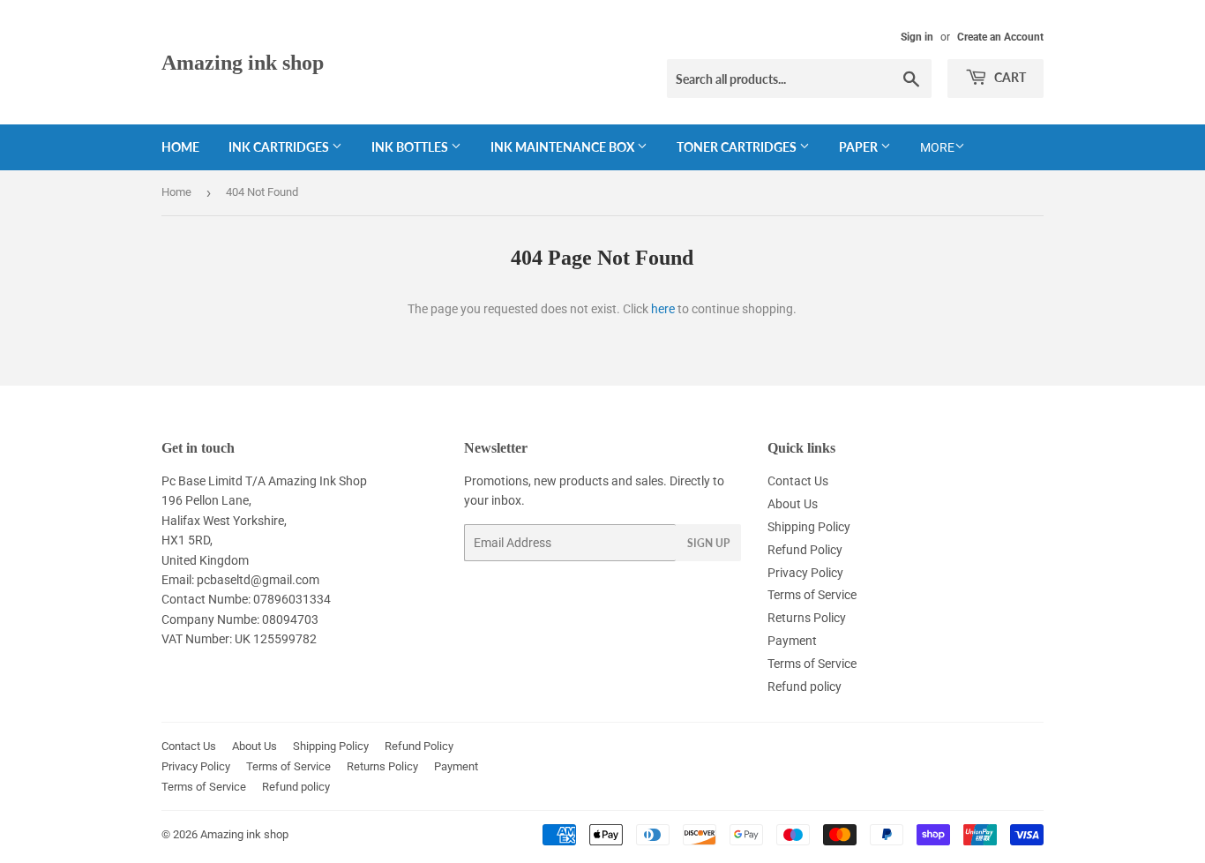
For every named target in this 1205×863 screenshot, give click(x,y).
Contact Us (797, 481)
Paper (859, 146)
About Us (792, 504)
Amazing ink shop (242, 62)
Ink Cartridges (280, 146)
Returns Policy (806, 618)
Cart (1009, 77)
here (663, 309)
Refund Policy (804, 550)
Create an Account (1000, 37)
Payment (792, 641)
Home (180, 146)
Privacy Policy (805, 573)
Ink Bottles (411, 146)
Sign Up (708, 543)
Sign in (917, 37)
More (937, 147)
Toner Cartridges (738, 146)
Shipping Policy (808, 527)
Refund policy (804, 686)
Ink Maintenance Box (563, 146)
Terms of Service (812, 595)
